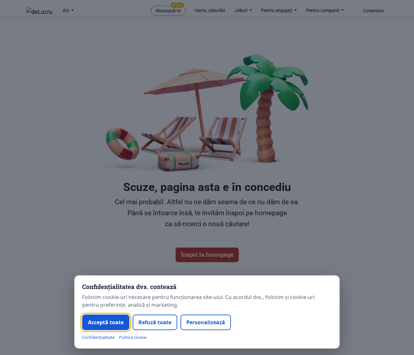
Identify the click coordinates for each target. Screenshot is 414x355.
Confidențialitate (98, 337)
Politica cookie (133, 337)
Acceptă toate (106, 322)
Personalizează (205, 322)
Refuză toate (154, 322)
